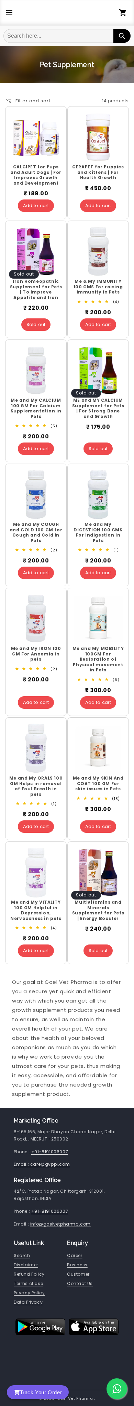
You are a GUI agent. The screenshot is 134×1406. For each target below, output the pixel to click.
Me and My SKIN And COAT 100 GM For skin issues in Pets (98, 783)
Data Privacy (28, 1302)
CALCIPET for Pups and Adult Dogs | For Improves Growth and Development (36, 175)
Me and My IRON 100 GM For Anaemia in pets (36, 654)
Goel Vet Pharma (75, 1398)
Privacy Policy (29, 1293)
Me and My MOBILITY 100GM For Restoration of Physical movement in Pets (98, 659)
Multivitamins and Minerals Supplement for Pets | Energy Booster (98, 910)
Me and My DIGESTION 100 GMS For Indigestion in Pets (98, 532)
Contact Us (80, 1283)
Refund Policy (29, 1274)
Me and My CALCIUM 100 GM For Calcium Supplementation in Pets (36, 408)
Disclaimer (26, 1265)
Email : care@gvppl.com (42, 1164)
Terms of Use (28, 1283)
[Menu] (9, 13)
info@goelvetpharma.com (60, 1224)
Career (74, 1255)
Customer (78, 1274)
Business (77, 1265)
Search (22, 1255)
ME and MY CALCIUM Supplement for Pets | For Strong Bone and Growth (98, 408)
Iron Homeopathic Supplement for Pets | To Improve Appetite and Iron (36, 289)
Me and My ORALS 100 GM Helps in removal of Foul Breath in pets (36, 786)
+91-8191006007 (49, 1152)
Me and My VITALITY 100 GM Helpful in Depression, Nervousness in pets (35, 910)
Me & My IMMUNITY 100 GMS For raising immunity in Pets (98, 287)
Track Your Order (41, 1392)
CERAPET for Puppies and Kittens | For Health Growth (98, 172)
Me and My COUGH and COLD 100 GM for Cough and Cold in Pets (36, 532)
